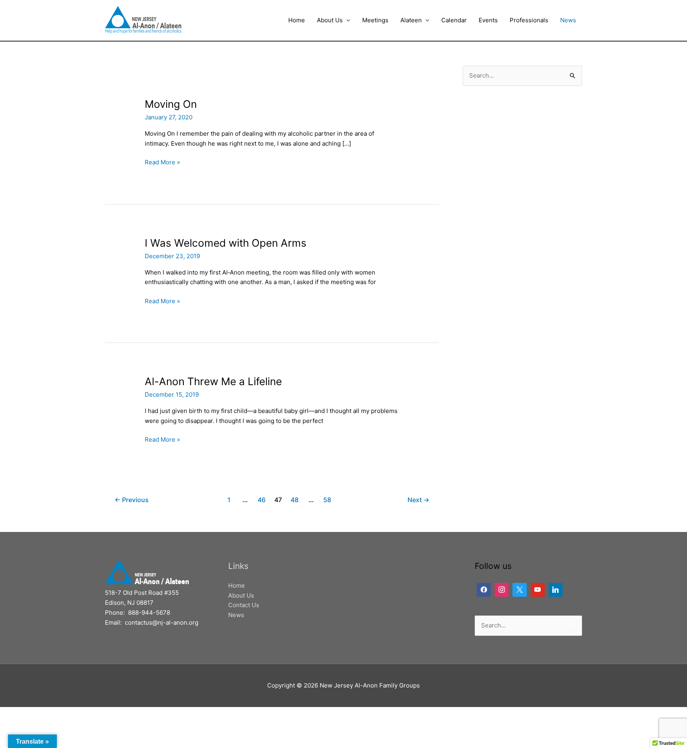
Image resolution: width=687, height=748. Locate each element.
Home (296, 20)
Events (488, 20)
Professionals (529, 20)
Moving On (171, 104)
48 (295, 500)
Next (418, 500)
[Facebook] (484, 590)
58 (327, 500)
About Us (330, 20)
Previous (131, 500)
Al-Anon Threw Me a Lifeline (213, 381)
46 (262, 500)
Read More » (162, 162)
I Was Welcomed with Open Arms (226, 243)
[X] (519, 590)
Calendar (454, 20)
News (568, 20)
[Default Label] (501, 590)
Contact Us (243, 605)
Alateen (411, 20)
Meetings (375, 20)
